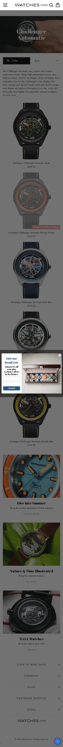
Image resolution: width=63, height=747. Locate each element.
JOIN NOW (11, 388)
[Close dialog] (59, 355)
